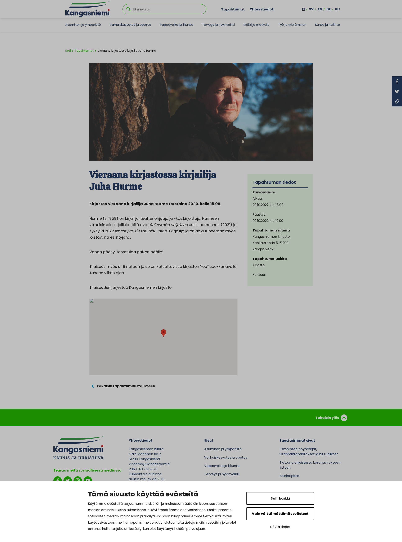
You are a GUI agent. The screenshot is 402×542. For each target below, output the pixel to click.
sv (311, 9)
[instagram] (77, 480)
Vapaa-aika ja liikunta (176, 24)
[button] (163, 333)
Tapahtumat (233, 9)
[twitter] (67, 480)
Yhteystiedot (261, 9)
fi (303, 9)
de (328, 9)
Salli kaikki (280, 498)
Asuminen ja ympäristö (83, 24)
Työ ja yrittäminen (292, 24)
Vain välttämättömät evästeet (280, 513)
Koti (68, 51)
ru (337, 9)
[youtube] (88, 480)
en (320, 9)
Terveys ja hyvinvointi (218, 24)
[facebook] (57, 480)
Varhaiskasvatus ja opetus (130, 24)
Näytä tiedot (280, 526)
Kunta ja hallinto (327, 24)
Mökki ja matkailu (256, 24)
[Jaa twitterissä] (397, 91)
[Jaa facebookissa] (397, 81)
